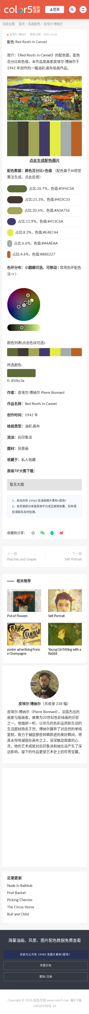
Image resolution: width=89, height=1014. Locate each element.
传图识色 (46, 965)
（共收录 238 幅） (44, 704)
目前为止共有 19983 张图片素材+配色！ (46, 954)
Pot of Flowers (17, 616)
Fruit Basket (16, 893)
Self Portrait (73, 559)
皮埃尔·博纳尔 (53, 24)
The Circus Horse (20, 907)
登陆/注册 (45, 976)
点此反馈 (32, 177)
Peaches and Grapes (22, 559)
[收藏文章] (33, 533)
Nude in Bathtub (19, 886)
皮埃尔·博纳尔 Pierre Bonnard (41, 393)
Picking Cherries (20, 900)
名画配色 (34, 24)
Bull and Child (18, 914)
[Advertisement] (44, 817)
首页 (22, 24)
